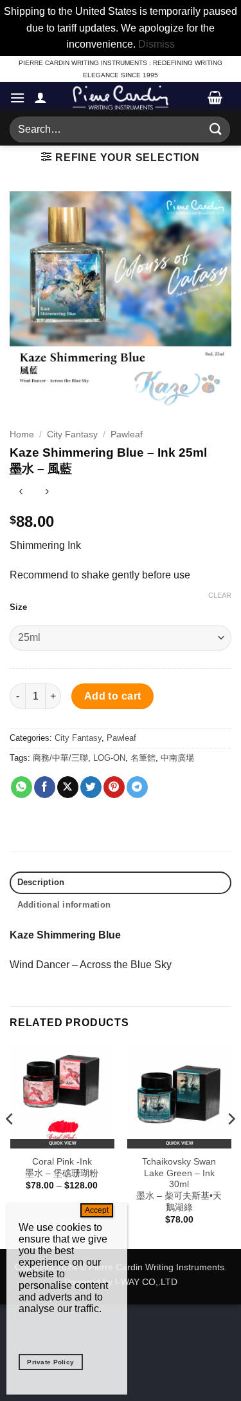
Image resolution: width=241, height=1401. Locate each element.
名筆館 (143, 758)
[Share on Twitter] (91, 787)
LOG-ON (109, 758)
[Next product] (21, 493)
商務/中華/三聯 (60, 758)
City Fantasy (72, 434)
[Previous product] (47, 493)
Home (22, 434)
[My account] (40, 97)
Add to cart (112, 696)
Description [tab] (41, 882)
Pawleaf (127, 434)
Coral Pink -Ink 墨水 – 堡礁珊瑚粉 (61, 1167)
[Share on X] (67, 787)
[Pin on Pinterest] (114, 787)
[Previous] (10, 1145)
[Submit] (216, 129)
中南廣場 (177, 758)
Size (18, 607)
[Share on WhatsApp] (21, 787)
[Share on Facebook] (44, 787)
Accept (97, 1210)
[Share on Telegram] (137, 787)
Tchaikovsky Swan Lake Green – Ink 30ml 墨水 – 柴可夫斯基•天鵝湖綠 (179, 1184)
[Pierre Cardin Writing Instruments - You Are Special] (121, 97)
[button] (17, 97)
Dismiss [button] (156, 44)
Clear (219, 595)
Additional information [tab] (64, 905)
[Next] (230, 1145)
